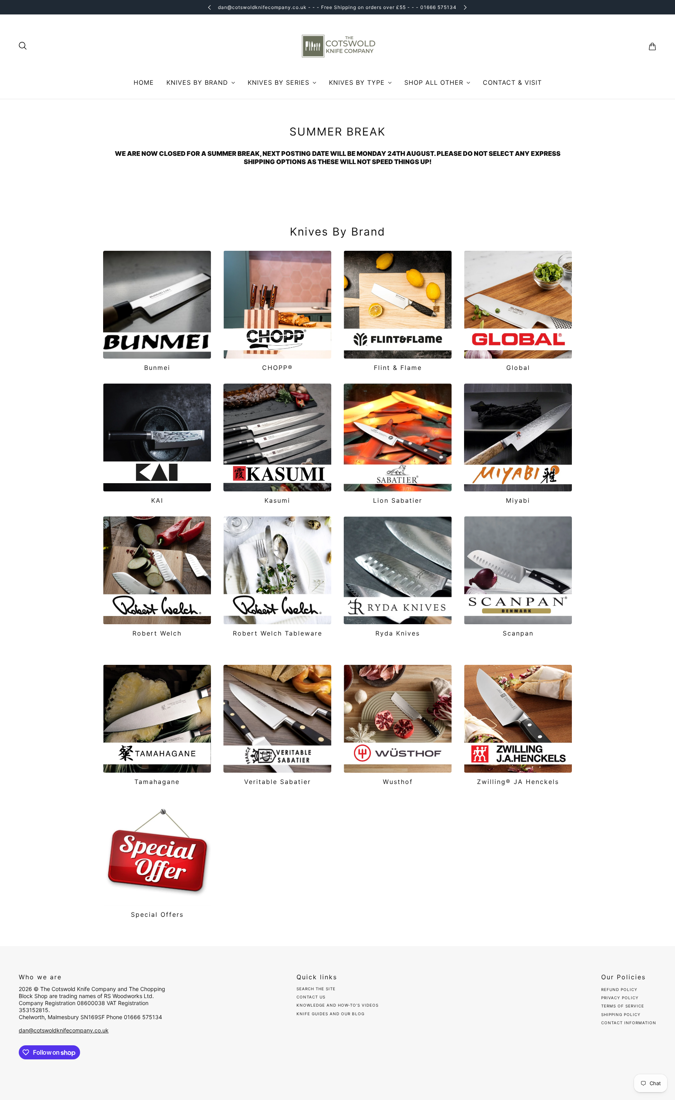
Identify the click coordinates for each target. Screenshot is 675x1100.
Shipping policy (621, 1014)
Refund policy (619, 989)
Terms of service (622, 1006)
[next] (465, 7)
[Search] (23, 46)
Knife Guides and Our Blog (330, 1013)
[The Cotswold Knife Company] (337, 46)
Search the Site (316, 989)
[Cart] (652, 46)
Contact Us (310, 997)
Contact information (628, 1022)
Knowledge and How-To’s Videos (337, 1005)
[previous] (209, 7)
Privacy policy (620, 997)
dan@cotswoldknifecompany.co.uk (64, 1030)
